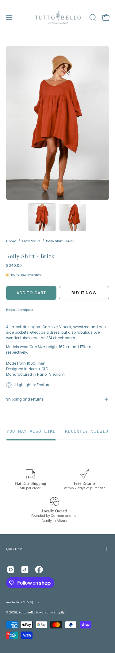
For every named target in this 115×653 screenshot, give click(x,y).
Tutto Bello (26, 612)
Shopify (59, 612)
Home (11, 241)
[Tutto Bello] (57, 17)
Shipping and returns (25, 399)
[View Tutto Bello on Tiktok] (24, 569)
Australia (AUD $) (19, 602)
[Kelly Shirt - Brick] (42, 217)
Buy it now (83, 292)
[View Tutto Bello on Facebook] (39, 569)
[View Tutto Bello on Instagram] (10, 569)
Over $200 (31, 241)
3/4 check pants (60, 338)
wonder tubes (18, 338)
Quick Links (14, 549)
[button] (92, 17)
